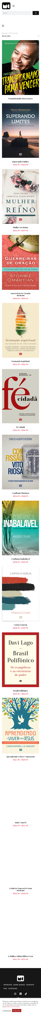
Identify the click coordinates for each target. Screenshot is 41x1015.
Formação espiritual (20, 361)
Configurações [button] (6, 1010)
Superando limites (20, 161)
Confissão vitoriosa (20, 493)
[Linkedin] (20, 993)
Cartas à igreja (20, 625)
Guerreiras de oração (20, 293)
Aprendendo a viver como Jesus (20, 756)
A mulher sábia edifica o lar (20, 956)
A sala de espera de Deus (20, 888)
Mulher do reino (20, 227)
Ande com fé (20, 822)
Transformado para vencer (20, 98)
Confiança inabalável (20, 559)
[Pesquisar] (36, 13)
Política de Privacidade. (13, 1007)
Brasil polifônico (20, 690)
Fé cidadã (20, 427)
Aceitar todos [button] (16, 1010)
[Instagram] (15, 993)
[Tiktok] (25, 993)
